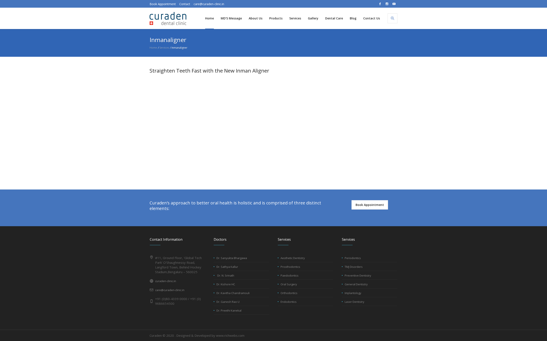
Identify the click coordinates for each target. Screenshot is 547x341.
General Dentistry (356, 284)
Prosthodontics (290, 267)
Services (164, 48)
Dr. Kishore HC (225, 284)
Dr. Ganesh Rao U (228, 302)
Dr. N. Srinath (225, 275)
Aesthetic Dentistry (293, 258)
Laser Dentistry (354, 302)
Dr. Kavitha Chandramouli (233, 293)
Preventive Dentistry (358, 275)
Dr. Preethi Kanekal (228, 310)
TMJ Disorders (354, 267)
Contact (184, 4)
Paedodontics (289, 275)
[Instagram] (387, 3)
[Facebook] (379, 3)
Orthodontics (289, 293)
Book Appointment (163, 4)
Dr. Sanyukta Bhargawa (231, 258)
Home (153, 48)
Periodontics (353, 258)
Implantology (353, 293)
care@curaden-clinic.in (209, 4)
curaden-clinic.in (165, 281)
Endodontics (289, 302)
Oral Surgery (289, 284)
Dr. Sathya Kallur (227, 267)
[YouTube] (394, 3)
